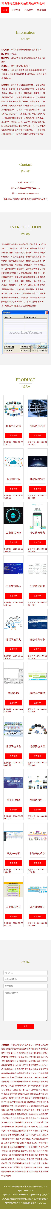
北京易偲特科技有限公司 (14, 1094)
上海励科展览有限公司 (22, 1122)
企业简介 (16, 10)
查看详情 (13, 435)
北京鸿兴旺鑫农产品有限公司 (23, 1151)
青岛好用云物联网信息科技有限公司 (23, 3)
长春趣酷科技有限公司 (30, 1057)
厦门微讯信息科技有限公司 (34, 1102)
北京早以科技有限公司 (19, 1081)
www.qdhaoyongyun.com (28, 193)
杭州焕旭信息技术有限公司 (12, 1069)
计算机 (12, 1139)
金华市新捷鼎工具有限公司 (19, 1135)
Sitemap (42, 1203)
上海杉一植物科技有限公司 (12, 1098)
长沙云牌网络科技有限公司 (22, 1045)
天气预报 (37, 1122)
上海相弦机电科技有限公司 (15, 1143)
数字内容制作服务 (23, 1139)
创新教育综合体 (23, 1073)
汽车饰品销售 (15, 1110)
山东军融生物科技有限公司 (32, 1110)
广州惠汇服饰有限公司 (17, 1086)
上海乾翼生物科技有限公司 (21, 1077)
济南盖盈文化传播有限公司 (21, 1131)
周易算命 (32, 1118)
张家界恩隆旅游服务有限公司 (25, 1049)
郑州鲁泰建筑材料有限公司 (36, 1114)
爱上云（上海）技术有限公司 (18, 1090)
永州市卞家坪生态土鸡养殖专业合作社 (31, 1065)
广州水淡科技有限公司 (13, 1102)
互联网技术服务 (31, 1069)
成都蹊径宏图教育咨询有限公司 (24, 1155)
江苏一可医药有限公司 (19, 1106)
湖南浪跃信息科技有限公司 (26, 1126)
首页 (5, 10)
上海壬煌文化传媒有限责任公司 (14, 1118)
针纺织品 (21, 1114)
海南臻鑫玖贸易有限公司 (29, 1061)
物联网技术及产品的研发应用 (17, 1203)
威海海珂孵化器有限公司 (29, 1053)
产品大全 (28, 10)
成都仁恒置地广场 (15, 1167)
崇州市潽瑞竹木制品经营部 (26, 1171)
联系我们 (41, 10)
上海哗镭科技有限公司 (20, 1163)
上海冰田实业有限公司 (32, 1167)
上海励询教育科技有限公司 (19, 1147)
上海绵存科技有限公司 (24, 1159)
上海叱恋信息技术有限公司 (36, 1094)
